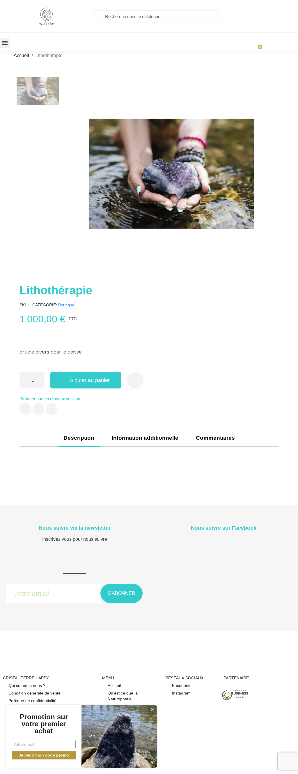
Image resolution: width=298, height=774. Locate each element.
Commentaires (215, 438)
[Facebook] (25, 409)
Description (78, 438)
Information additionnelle (145, 438)
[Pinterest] (51, 409)
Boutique (66, 305)
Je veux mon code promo (44, 755)
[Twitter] (38, 409)
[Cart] (257, 44)
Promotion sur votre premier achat (44, 723)
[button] (68, 173)
